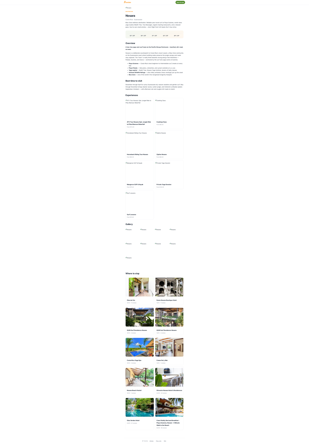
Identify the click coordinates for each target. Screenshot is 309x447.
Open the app (180, 2)
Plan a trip (158, 441)
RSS (165, 441)
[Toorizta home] (127, 2)
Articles (151, 441)
